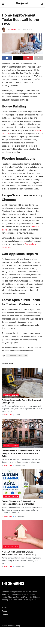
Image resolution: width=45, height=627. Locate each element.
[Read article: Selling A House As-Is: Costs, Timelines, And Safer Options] (22, 383)
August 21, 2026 (19, 465)
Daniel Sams (8, 415)
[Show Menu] (3, 3)
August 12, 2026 (19, 516)
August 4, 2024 (26, 29)
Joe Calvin (13, 29)
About (4, 611)
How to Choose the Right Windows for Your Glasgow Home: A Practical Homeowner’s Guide (21, 453)
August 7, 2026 (19, 566)
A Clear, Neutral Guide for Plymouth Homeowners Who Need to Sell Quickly (19, 553)
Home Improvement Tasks (17, 356)
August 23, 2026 (19, 415)
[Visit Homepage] (22, 3)
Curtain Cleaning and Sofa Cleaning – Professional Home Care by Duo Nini (18, 502)
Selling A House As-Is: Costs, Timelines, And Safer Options (21, 401)
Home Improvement (11, 395)
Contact (5, 614)
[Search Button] (42, 3)
